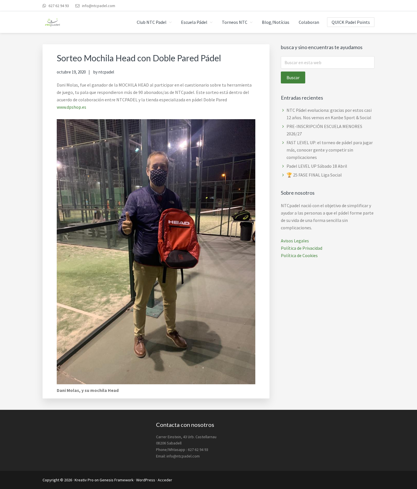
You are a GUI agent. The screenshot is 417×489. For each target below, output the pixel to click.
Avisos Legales (295, 241)
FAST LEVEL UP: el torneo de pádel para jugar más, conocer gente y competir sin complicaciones (330, 150)
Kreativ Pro (84, 479)
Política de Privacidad (301, 248)
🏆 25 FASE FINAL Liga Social (314, 175)
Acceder (165, 479)
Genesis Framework (117, 479)
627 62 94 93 (58, 5)
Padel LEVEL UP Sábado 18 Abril (317, 166)
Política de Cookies (299, 255)
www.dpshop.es (71, 107)
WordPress (145, 479)
